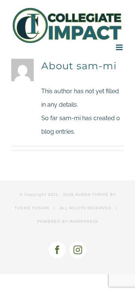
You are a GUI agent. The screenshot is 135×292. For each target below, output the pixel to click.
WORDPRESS (83, 221)
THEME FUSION (32, 208)
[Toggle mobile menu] (120, 47)
